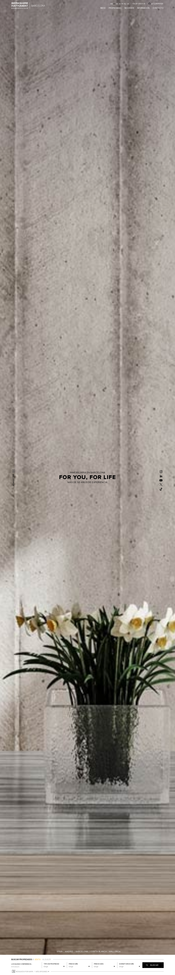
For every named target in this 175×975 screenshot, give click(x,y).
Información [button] (143, 8)
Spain (60, 951)
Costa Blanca (98, 951)
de (117, 4)
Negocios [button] (129, 8)
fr (122, 4)
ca (128, 4)
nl (125, 4)
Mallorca (115, 951)
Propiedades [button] (115, 8)
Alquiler (46, 959)
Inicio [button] (103, 8)
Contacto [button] (158, 8)
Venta (37, 959)
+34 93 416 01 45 (138, 3)
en (111, 4)
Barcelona (82, 951)
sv (120, 4)
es (114, 4)
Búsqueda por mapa (24, 971)
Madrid (69, 951)
